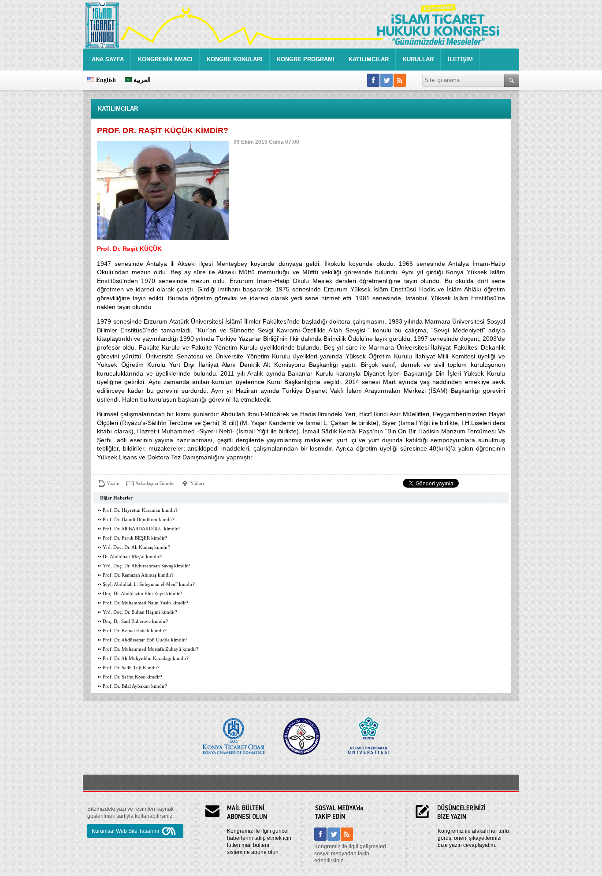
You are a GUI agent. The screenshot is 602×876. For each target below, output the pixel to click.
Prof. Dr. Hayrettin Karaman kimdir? (140, 510)
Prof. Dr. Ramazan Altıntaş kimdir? (138, 575)
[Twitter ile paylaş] (386, 80)
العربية (141, 80)
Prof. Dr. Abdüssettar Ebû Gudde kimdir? (145, 639)
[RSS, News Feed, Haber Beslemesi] (400, 80)
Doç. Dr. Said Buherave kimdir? (135, 621)
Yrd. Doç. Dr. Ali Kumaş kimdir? (136, 547)
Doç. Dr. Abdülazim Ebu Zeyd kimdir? (142, 593)
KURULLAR (418, 59)
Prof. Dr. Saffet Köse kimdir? (132, 677)
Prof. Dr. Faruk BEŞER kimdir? (135, 538)
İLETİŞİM (460, 59)
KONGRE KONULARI (235, 59)
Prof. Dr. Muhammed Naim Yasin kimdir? (145, 602)
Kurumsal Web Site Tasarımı (125, 831)
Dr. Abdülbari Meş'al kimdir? (132, 556)
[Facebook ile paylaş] (373, 80)
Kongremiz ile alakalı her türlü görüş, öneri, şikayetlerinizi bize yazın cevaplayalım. (473, 838)
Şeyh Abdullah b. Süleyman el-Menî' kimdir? (149, 584)
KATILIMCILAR (369, 59)
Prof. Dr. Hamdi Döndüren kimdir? (139, 519)
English (105, 80)
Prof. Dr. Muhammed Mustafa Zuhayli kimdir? (150, 649)
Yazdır (113, 483)
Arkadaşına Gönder (155, 483)
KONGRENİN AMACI (165, 59)
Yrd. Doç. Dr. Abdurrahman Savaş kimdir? (146, 565)
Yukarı (197, 483)
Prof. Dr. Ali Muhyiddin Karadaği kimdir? (146, 658)
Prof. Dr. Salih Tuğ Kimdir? (131, 667)
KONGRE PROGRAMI (305, 59)
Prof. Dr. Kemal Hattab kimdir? (135, 630)
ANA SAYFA (108, 59)
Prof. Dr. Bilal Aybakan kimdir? (135, 686)
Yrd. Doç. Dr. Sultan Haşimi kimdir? (140, 612)
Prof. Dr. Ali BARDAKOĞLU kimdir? (141, 528)
